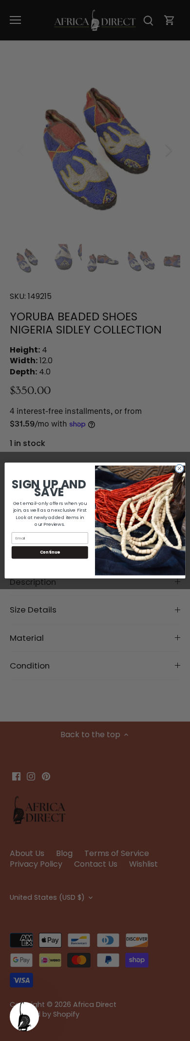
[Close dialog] (179, 469)
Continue (50, 552)
